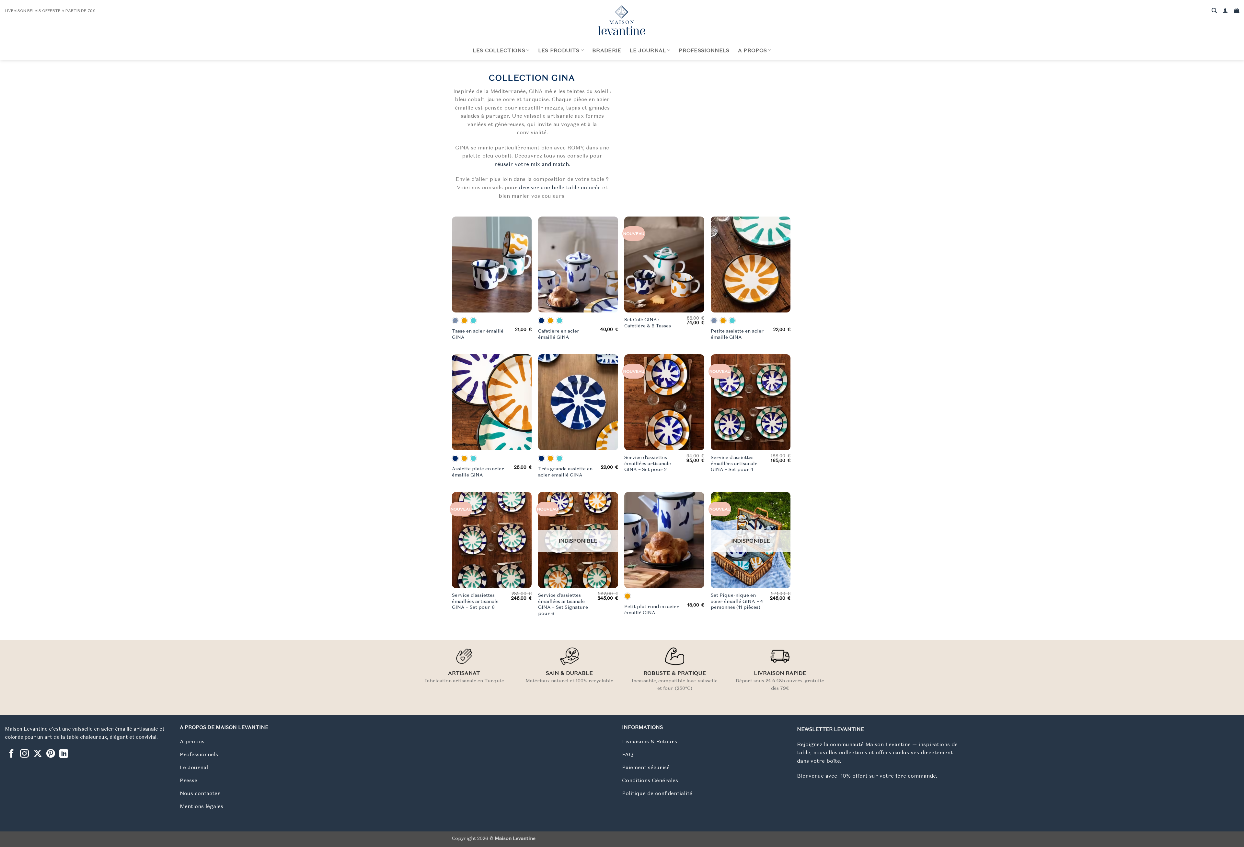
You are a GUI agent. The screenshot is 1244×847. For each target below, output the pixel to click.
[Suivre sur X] (37, 754)
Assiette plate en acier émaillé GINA (478, 472)
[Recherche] (1214, 10)
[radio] (455, 320)
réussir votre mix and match (531, 164)
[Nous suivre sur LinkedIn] (63, 754)
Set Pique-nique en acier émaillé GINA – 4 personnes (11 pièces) (737, 601)
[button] (1225, 10)
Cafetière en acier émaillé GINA (559, 334)
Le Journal (647, 50)
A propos (752, 50)
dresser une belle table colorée (560, 187)
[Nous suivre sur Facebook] (11, 754)
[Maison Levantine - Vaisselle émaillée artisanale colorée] (622, 20)
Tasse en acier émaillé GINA (477, 334)
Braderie (606, 50)
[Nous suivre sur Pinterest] (50, 754)
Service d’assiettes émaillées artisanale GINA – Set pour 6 (475, 601)
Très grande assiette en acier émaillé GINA (565, 472)
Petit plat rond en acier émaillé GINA (651, 610)
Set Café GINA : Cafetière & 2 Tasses (647, 323)
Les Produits (559, 50)
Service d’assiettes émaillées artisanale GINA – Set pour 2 (647, 463)
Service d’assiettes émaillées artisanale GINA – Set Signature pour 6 (563, 604)
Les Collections (499, 50)
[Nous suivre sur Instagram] (24, 754)
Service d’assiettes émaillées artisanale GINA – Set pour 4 (734, 463)
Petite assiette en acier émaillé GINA (737, 334)
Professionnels (704, 50)
